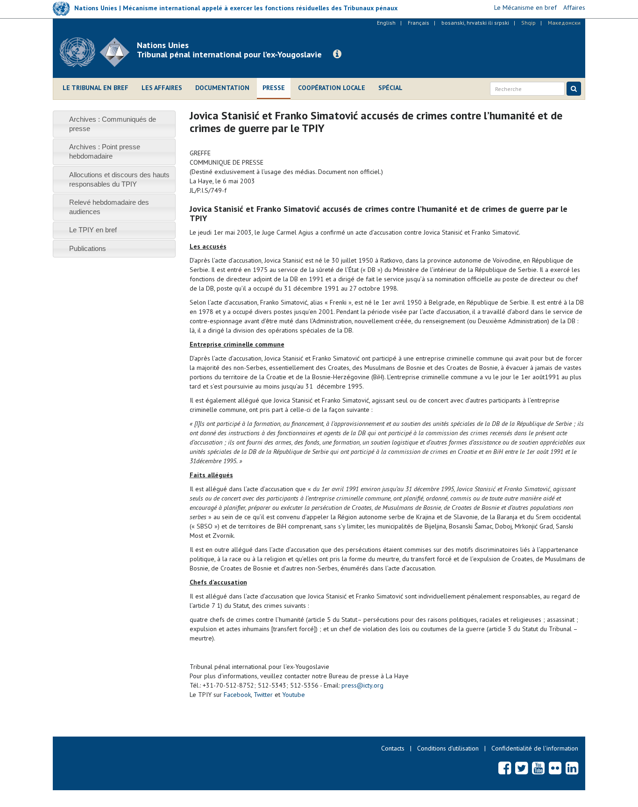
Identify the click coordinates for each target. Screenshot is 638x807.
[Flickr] (555, 768)
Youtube (293, 694)
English (386, 22)
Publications (87, 248)
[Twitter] (521, 768)
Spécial (390, 87)
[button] (337, 54)
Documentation (222, 87)
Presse (273, 87)
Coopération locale (331, 87)
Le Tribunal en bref (95, 87)
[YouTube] (538, 768)
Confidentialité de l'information (534, 748)
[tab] (114, 124)
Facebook (237, 694)
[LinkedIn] (572, 768)
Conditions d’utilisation (448, 748)
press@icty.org (362, 685)
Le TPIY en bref (93, 230)
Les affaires (162, 87)
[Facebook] (504, 768)
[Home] (98, 52)
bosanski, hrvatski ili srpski (475, 22)
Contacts (392, 748)
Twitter (263, 694)
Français (418, 22)
